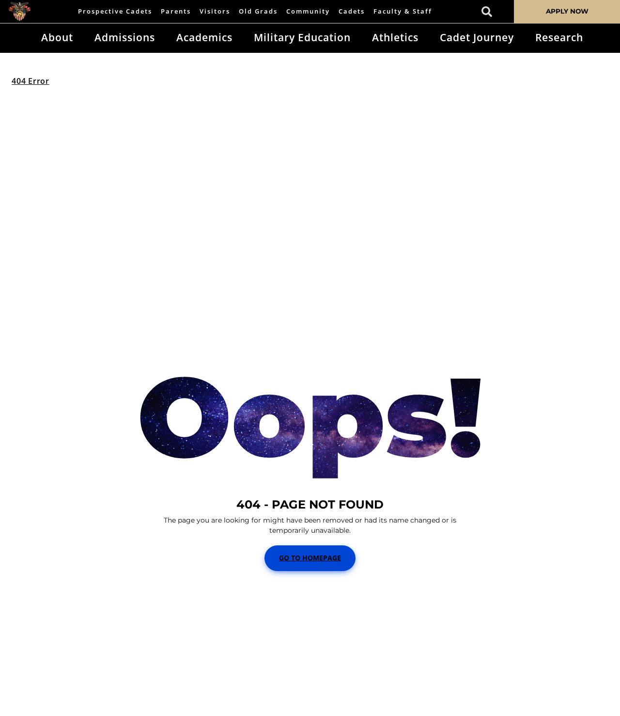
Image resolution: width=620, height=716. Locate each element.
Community (308, 11)
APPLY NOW (567, 11)
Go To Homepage (310, 557)
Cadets (352, 11)
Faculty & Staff (402, 11)
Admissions (124, 37)
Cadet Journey (477, 37)
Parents (176, 11)
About (57, 37)
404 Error (30, 81)
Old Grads (258, 11)
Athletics (395, 37)
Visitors (215, 11)
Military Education (302, 37)
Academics (204, 37)
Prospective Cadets (115, 11)
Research (559, 37)
